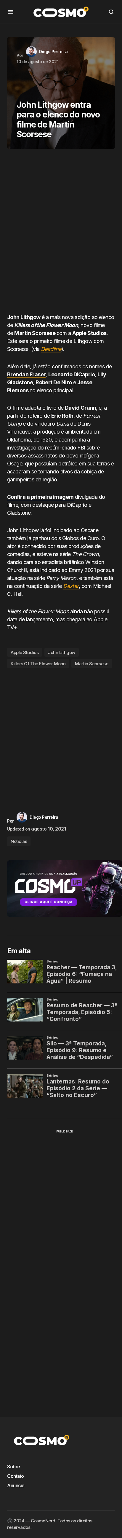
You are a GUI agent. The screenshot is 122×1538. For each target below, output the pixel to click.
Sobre (13, 1467)
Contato (15, 1476)
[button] (10, 11)
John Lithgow (61, 652)
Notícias (19, 841)
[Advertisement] (61, 233)
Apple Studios (24, 652)
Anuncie (16, 1485)
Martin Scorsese (91, 663)
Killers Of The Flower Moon (38, 663)
